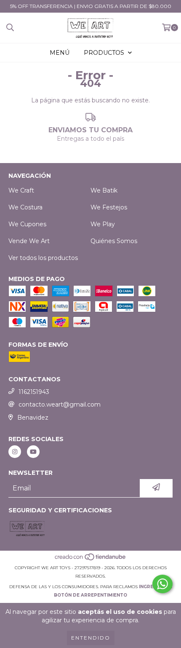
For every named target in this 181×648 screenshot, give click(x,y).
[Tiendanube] (91, 559)
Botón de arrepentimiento (90, 595)
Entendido (90, 638)
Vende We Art (29, 241)
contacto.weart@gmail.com (60, 404)
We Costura (25, 207)
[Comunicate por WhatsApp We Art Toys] (162, 584)
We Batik (103, 190)
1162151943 (34, 392)
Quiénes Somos (113, 241)
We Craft (21, 190)
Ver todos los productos (43, 258)
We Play (102, 224)
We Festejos (108, 207)
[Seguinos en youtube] (33, 451)
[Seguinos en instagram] (14, 451)
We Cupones (27, 224)
